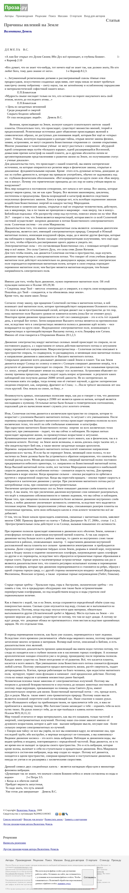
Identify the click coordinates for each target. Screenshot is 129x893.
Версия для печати (33, 819)
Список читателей (12, 819)
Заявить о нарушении (76, 819)
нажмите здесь (64, 883)
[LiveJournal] (66, 814)
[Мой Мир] (63, 814)
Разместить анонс (54, 819)
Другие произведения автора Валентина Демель (28, 824)
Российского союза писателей (78, 889)
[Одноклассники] (60, 814)
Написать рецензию (14, 842)
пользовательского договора (25, 867)
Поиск (52, 16)
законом (99, 867)
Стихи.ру (104, 860)
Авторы (9, 16)
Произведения (24, 16)
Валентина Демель (18, 31)
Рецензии (40, 16)
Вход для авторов (94, 16)
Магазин (63, 16)
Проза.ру (116, 860)
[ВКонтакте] (57, 814)
